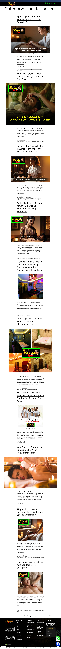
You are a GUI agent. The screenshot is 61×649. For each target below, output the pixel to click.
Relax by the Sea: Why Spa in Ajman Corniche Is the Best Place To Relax (30, 149)
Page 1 (26, 616)
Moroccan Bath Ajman (40, 634)
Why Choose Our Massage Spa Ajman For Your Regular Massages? (30, 450)
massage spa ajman (32, 69)
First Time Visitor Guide (20, 638)
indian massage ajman (23, 258)
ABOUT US (27, 4)
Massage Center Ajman (30, 622)
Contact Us (18, 628)
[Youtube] (54, 3)
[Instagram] (45, 3)
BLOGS (40, 4)
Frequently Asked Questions (29, 637)
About (17, 623)
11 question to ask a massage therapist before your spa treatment (30, 512)
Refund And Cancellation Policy (30, 639)
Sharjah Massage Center (30, 629)
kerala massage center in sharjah (25, 141)
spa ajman (24, 67)
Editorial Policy (19, 635)
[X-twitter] (51, 3)
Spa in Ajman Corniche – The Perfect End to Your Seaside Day (29, 19)
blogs (17, 625)
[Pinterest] (49, 3)
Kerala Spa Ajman (39, 626)
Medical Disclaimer (19, 639)
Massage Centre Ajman (23, 315)
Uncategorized (28, 67)
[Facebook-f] (47, 3)
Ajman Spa (28, 628)
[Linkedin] (53, 3)
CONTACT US (45, 4)
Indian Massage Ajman (40, 622)
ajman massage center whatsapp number (26, 198)
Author (18, 629)
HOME (23, 4)
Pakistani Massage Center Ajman (40, 628)
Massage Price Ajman (30, 633)
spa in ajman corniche (27, 199)
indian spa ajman (30, 258)
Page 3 (35, 616)
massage (24, 557)
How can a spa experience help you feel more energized (30, 565)
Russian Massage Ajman (40, 632)
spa (21, 142)
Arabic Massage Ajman (40, 635)
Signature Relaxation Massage (40, 624)
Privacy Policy (19, 632)
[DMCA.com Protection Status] (8, 644)
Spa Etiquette (29, 635)
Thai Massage (39, 631)
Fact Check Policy (19, 633)
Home (17, 622)
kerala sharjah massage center (36, 141)
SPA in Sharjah (29, 626)
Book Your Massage (30, 632)
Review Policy (19, 636)
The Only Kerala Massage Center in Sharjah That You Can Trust (30, 76)
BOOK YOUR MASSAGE (51, 4)
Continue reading (20, 64)
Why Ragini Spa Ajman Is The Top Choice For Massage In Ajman (29, 321)
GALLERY (36, 4)
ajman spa (21, 69)
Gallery (18, 626)
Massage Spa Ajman (30, 623)
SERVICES (31, 4)
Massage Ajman (26, 69)
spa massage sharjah (35, 199)
